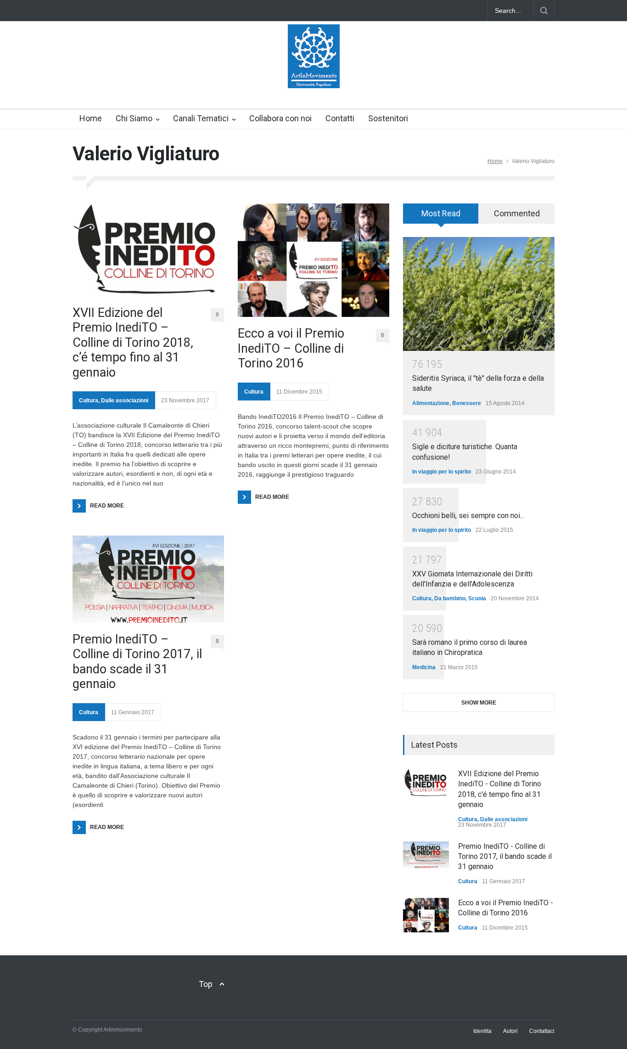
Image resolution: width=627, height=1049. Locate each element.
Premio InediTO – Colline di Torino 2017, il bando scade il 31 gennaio (137, 661)
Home (90, 118)
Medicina (424, 667)
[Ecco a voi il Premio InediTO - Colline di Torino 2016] (426, 915)
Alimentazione (430, 403)
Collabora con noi (280, 118)
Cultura (88, 400)
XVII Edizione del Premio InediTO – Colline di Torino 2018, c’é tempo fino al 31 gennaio (133, 342)
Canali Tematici (201, 118)
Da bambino (449, 598)
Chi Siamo (134, 118)
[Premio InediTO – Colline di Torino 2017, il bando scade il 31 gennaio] (148, 579)
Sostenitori (388, 118)
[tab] (441, 216)
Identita (482, 1031)
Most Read (440, 213)
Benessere (466, 403)
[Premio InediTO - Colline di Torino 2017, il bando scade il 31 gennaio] (426, 854)
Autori (510, 1031)
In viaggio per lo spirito (441, 471)
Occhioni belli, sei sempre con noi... (468, 515)
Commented (517, 213)
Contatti (339, 118)
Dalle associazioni (124, 400)
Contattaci (541, 1031)
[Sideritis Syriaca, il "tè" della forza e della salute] (478, 294)
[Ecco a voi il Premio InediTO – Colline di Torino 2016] (313, 260)
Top (206, 984)
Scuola (477, 598)
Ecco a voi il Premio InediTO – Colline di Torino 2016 (291, 348)
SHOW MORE (478, 702)
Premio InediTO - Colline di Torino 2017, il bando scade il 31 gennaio (505, 856)
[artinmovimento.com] (314, 73)
